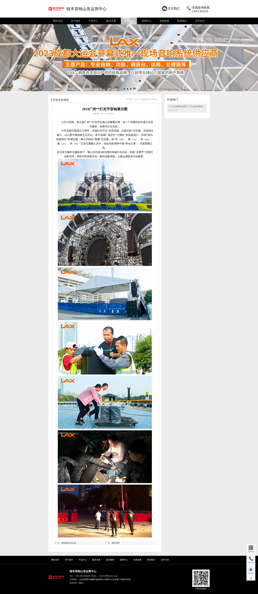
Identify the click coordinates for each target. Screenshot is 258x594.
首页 (136, 99)
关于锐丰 (75, 21)
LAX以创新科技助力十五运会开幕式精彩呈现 (190, 106)
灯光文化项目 (152, 99)
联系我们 (182, 21)
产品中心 (93, 21)
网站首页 (58, 21)
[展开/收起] (251, 578)
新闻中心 (146, 21)
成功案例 (129, 21)
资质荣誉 (164, 21)
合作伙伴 (200, 21)
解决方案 (111, 21)
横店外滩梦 (116, 543)
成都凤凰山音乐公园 (68, 543)
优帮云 (81, 583)
